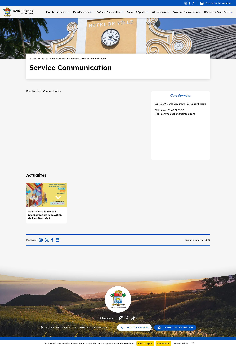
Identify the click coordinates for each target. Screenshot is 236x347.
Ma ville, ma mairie (56, 12)
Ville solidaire (159, 12)
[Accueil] (18, 12)
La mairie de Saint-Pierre (68, 58)
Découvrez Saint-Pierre (217, 12)
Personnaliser (181, 343)
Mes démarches (82, 12)
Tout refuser (163, 343)
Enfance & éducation (108, 12)
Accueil (33, 58)
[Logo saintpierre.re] (118, 299)
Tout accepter (145, 343)
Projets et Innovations (185, 12)
